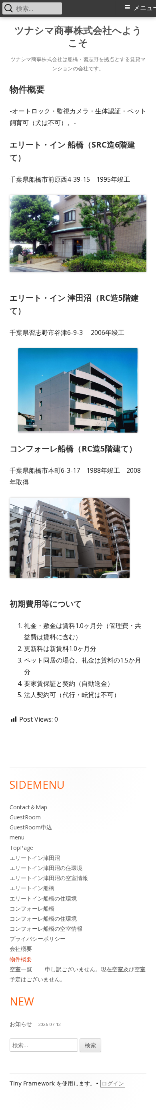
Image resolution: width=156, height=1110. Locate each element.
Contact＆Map (28, 807)
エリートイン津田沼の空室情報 (49, 878)
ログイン (113, 1083)
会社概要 (21, 948)
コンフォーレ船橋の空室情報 (46, 928)
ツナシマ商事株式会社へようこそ (78, 36)
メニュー (145, 8)
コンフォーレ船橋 (32, 908)
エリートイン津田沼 (35, 858)
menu (17, 837)
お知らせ (21, 1024)
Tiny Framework (32, 1083)
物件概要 (21, 959)
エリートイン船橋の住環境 (43, 898)
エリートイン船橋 (32, 888)
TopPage (21, 847)
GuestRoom (25, 817)
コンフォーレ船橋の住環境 (43, 918)
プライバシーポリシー (38, 938)
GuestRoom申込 (31, 827)
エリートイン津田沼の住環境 (46, 868)
